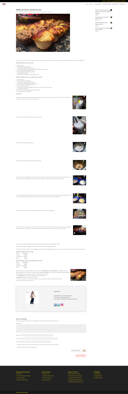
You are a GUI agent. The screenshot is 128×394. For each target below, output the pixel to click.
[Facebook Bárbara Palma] (55, 305)
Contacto (104, 1)
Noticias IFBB (115, 4)
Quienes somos (19, 373)
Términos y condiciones (21, 377)
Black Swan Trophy (107, 4)
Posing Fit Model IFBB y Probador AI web (76, 381)
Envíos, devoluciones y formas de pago (23, 375)
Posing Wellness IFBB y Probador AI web (76, 379)
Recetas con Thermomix (34, 11)
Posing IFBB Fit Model (98, 377)
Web (17, 341)
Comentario (19, 323)
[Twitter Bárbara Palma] (58, 305)
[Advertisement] (103, 40)
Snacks (45, 11)
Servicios (91, 4)
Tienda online (121, 4)
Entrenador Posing (46, 373)
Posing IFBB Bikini (97, 373)
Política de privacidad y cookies (22, 379)
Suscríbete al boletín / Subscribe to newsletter (26, 347)
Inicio (87, 4)
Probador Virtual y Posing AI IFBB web (75, 375)
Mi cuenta (109, 1)
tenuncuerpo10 (19, 11)
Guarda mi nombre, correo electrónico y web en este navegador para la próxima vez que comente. (38, 344)
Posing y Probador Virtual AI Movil (74, 373)
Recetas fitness (41, 11)
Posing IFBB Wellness (98, 375)
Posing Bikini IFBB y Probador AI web (75, 377)
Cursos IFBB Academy (46, 379)
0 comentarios (49, 11)
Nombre (18, 335)
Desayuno (28, 11)
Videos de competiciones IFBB (48, 375)
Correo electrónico (20, 338)
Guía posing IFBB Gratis (116, 1)
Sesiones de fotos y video (47, 377)
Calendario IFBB (98, 4)
